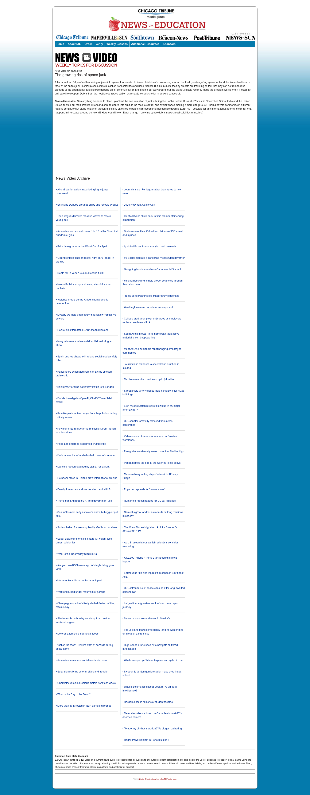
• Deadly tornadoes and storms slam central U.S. (83, 489)
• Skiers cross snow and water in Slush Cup (147, 618)
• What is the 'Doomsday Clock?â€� (77, 553)
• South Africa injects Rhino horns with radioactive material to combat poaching (151, 335)
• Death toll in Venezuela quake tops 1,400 (80, 273)
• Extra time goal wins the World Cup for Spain (82, 246)
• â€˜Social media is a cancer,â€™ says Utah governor (154, 257)
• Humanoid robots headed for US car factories (149, 500)
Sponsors (169, 44)
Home (60, 44)
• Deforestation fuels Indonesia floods (77, 633)
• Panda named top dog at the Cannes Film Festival (152, 462)
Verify (99, 44)
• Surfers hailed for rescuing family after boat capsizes (86, 527)
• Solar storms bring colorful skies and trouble (82, 671)
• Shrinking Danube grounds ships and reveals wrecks (87, 204)
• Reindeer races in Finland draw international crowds (86, 478)
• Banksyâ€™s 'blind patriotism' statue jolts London (85, 386)
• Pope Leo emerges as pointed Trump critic (81, 443)
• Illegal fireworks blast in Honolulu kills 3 (146, 739)
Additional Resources (145, 44)
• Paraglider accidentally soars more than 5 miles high (153, 451)
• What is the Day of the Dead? (73, 694)
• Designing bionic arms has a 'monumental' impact (152, 269)
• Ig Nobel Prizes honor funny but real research (149, 246)
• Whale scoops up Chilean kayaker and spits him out (153, 660)
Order (88, 44)
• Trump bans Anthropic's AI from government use (84, 500)
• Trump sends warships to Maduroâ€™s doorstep (151, 295)
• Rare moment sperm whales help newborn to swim (85, 455)
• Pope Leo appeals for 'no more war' (143, 489)
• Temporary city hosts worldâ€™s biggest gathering (152, 728)
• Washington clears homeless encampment (148, 307)
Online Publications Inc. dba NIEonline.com (158, 779)
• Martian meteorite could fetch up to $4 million (149, 379)
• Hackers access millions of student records (148, 701)
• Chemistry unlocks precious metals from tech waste (86, 683)
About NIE (74, 44)
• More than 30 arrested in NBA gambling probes (83, 705)
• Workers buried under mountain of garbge (80, 591)
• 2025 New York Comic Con (139, 204)
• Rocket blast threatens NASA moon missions (82, 329)
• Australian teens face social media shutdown (82, 660)
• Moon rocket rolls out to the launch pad (79, 580)
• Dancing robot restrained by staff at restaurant (82, 466)
